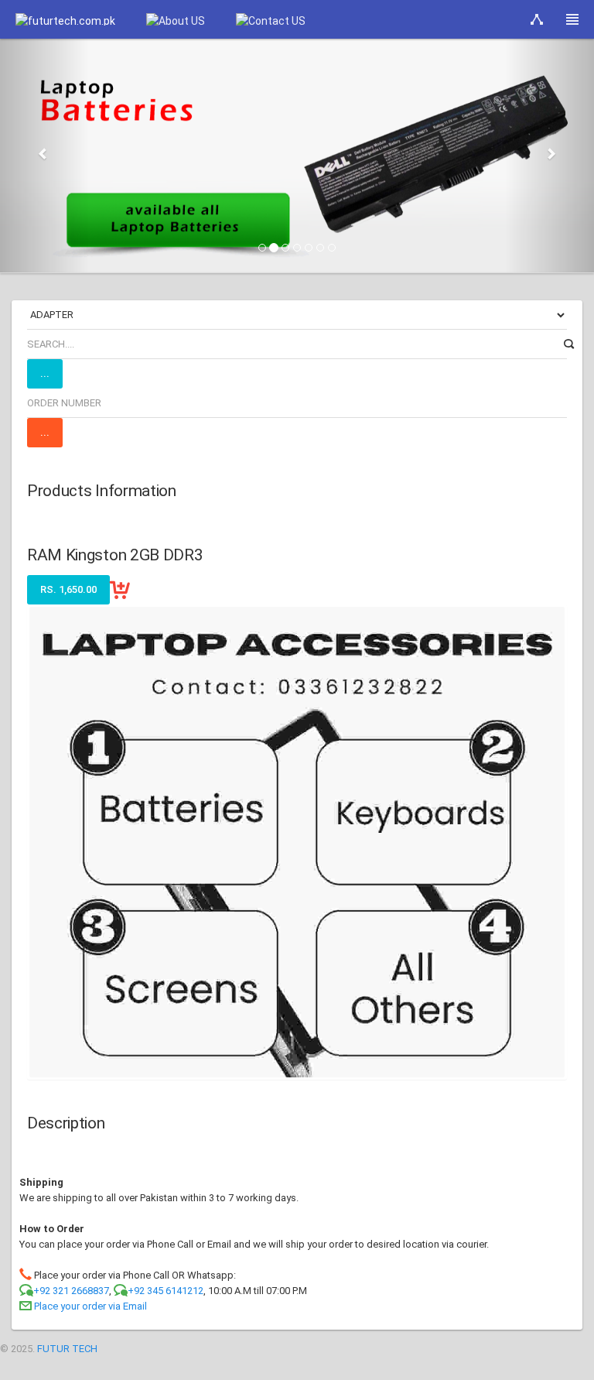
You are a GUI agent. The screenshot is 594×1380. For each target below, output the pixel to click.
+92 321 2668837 (71, 1290)
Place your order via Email (90, 1306)
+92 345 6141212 (165, 1290)
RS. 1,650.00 (68, 589)
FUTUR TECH (67, 1348)
